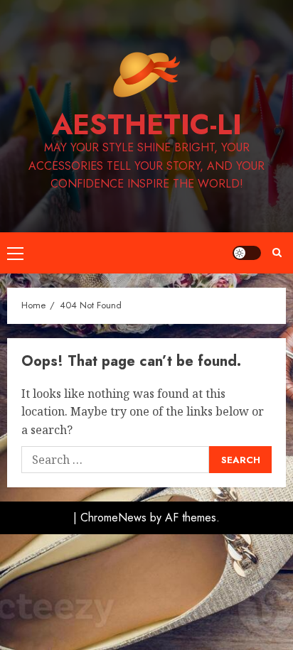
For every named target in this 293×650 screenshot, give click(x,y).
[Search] (277, 252)
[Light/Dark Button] (247, 253)
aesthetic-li (147, 124)
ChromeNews (113, 517)
